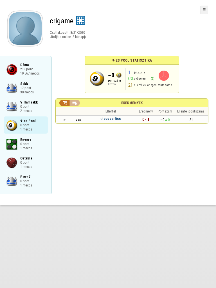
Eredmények (132, 103)
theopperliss (110, 118)
